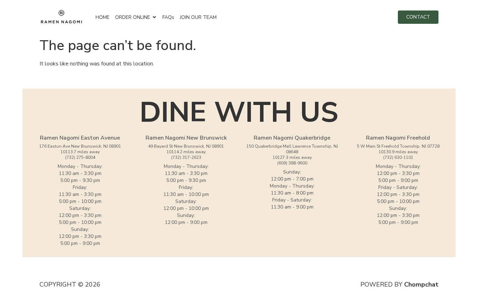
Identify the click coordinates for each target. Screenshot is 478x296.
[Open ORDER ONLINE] (154, 17)
